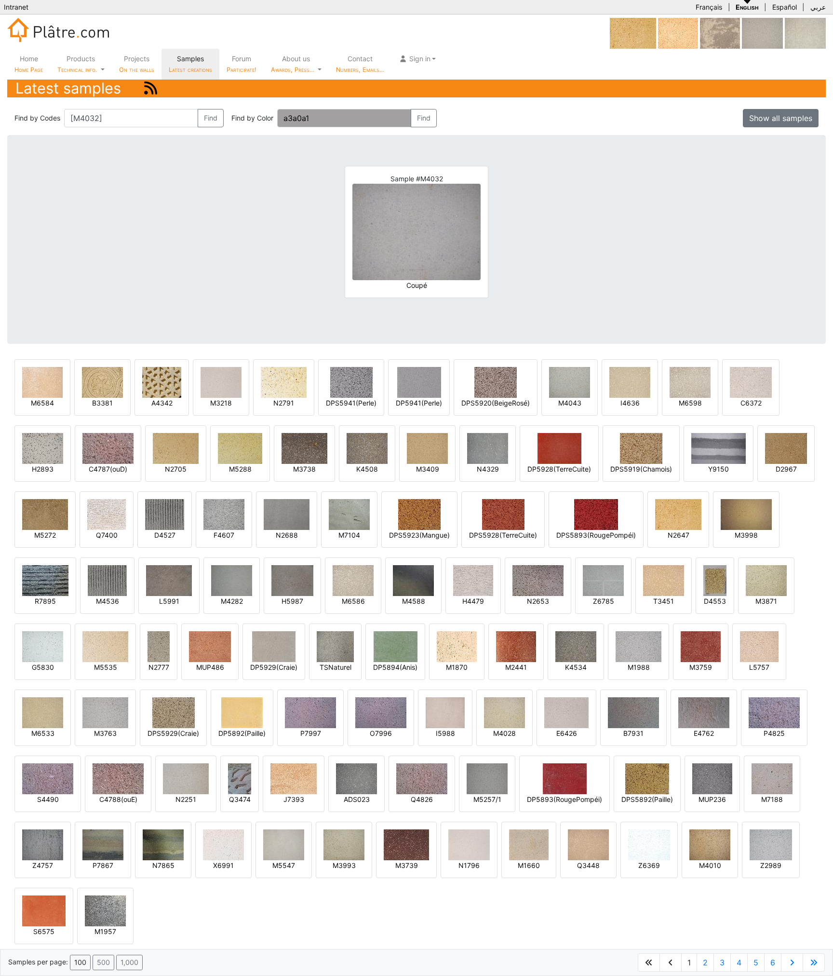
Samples (190, 63)
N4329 (488, 469)
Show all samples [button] (780, 118)
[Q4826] (421, 778)
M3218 (221, 403)
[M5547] (283, 844)
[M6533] (42, 712)
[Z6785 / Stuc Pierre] (603, 580)
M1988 (639, 667)
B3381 (102, 403)
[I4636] (629, 382)
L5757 (759, 667)
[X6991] (223, 844)
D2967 (786, 469)
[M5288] (240, 448)
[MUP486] (210, 646)
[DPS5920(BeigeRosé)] (495, 382)
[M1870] (457, 646)
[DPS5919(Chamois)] (641, 448)
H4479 (473, 601)
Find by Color (252, 118)
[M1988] (638, 646)
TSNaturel (335, 667)
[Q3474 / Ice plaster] (239, 778)
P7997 (310, 733)
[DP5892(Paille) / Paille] (242, 712)
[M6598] (690, 382)
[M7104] (349, 514)
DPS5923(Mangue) (419, 535)
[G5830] (42, 646)
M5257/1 (487, 799)
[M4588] (413, 580)
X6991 (223, 865)
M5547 (283, 865)
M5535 (105, 667)
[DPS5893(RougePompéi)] (596, 514)
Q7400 (107, 535)
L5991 (169, 601)
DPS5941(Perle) (351, 403)
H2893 (43, 469)
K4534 (576, 667)
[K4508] (367, 448)
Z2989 (770, 865)
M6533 (42, 733)
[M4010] (709, 844)
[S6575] (44, 910)
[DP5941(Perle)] (419, 382)
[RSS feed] (150, 88)
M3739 (406, 865)
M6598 (690, 403)
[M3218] (221, 382)
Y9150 (718, 469)
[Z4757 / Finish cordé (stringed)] (42, 844)
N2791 (283, 403)
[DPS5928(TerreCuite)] (503, 514)
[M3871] (766, 580)
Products (77, 63)
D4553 (715, 601)
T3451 (663, 601)
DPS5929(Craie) (173, 733)
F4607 (224, 535)
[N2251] (186, 778)
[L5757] (759, 646)
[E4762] (703, 712)
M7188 (772, 799)
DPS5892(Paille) (647, 799)
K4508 (367, 469)
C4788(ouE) (118, 799)
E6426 (566, 733)
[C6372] (751, 382)
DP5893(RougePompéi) (564, 799)
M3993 (344, 865)
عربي (818, 7)
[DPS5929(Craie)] (173, 712)
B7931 (633, 733)
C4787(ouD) (108, 469)
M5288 (240, 469)
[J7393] (293, 778)
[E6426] (566, 712)
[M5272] (45, 514)
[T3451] (663, 580)
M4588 (413, 601)
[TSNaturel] (335, 646)
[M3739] (406, 844)
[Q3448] (588, 844)
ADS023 (357, 799)
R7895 (45, 601)
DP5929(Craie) (273, 667)
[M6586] (353, 580)
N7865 (163, 865)
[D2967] (786, 448)
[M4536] (107, 580)
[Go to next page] (792, 962)
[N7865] (163, 844)
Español (784, 7)
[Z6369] (649, 844)
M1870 (457, 667)
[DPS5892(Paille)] (647, 778)
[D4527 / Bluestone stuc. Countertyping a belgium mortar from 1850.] (164, 514)
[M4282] (231, 580)
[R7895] (45, 580)
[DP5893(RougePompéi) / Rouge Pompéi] (565, 778)
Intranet (16, 7)
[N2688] (286, 514)
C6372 (751, 403)
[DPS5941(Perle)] (351, 382)
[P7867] (102, 844)
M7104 (349, 535)
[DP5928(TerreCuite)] (559, 448)
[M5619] (678, 32)
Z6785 (603, 601)
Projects (136, 63)
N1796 (469, 865)
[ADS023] (356, 778)
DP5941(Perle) (419, 403)
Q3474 (240, 799)
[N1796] (469, 844)
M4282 (232, 601)
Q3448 (588, 865)
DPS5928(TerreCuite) (503, 535)
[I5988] (445, 712)
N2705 (176, 469)
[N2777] (159, 646)
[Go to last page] (814, 962)
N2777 (158, 667)
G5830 (43, 667)
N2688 (287, 535)
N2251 (185, 799)
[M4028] (504, 712)
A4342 (162, 403)
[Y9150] (718, 448)
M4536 (107, 601)
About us (293, 63)
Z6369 (649, 865)
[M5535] (105, 646)
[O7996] (380, 712)
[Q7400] (106, 514)
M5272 (45, 535)
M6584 (42, 403)
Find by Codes (37, 118)
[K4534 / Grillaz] (575, 646)
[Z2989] (771, 844)
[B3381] (102, 382)
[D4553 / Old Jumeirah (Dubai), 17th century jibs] (714, 580)
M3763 (105, 733)
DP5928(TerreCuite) (559, 469)
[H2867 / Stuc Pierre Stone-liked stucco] (805, 32)
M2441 (516, 667)
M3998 (746, 535)
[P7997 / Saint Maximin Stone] (310, 712)
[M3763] (105, 712)
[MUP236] (712, 778)
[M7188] (772, 778)
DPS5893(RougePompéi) (596, 535)
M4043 (569, 403)
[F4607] (223, 514)
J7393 (293, 799)
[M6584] (42, 382)
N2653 (538, 601)
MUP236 (712, 799)
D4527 (164, 535)
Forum (241, 63)
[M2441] (516, 646)
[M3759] (701, 646)
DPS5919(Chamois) (641, 469)
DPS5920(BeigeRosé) (495, 403)
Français (709, 7)
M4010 (710, 865)
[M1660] (529, 844)
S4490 (48, 799)
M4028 (504, 733)
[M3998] (746, 514)
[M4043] (569, 382)
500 (103, 962)
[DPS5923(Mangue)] (419, 514)
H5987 (292, 601)
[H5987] (292, 580)
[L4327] (762, 32)
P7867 (103, 865)
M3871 (766, 601)
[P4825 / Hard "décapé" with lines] (774, 712)
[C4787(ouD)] (108, 448)
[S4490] (47, 778)
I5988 (445, 733)
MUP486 (210, 667)
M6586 (353, 601)
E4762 (704, 733)
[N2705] (176, 448)
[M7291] (720, 32)
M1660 (529, 865)
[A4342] (161, 382)
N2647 (678, 535)
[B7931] (633, 712)
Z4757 (42, 865)
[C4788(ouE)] (118, 778)
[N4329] (487, 448)
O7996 (381, 733)
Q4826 (422, 799)
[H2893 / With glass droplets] (42, 448)
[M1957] (105, 910)
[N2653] (538, 580)
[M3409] (427, 448)
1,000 (129, 962)
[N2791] (284, 382)
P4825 (774, 733)
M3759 (700, 667)
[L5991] (169, 580)
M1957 (105, 931)
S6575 (43, 931)
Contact (360, 63)
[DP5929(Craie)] (274, 646)
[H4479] (473, 580)
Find (210, 118)
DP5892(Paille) (242, 733)
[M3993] (343, 844)
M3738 (304, 469)
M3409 (427, 469)
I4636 (630, 403)
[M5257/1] (487, 778)
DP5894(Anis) (395, 667)
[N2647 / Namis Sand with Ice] (633, 32)
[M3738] (304, 448)
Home (28, 63)
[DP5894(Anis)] (395, 646)
